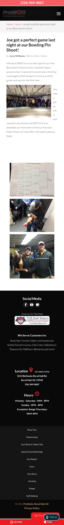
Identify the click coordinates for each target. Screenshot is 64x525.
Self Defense (32, 496)
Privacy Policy (32, 508)
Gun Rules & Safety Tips (32, 444)
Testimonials (32, 437)
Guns (32, 466)
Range (32, 488)
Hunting (32, 481)
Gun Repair (32, 459)
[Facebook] (25, 304)
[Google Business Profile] (37, 304)
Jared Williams (17, 55)
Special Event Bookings (32, 451)
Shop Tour (32, 429)
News (44, 55)
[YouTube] (31, 304)
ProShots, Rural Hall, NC (36, 503)
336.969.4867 (32, 384)
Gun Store (32, 474)
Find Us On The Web (32, 313)
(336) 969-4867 (32, 3)
